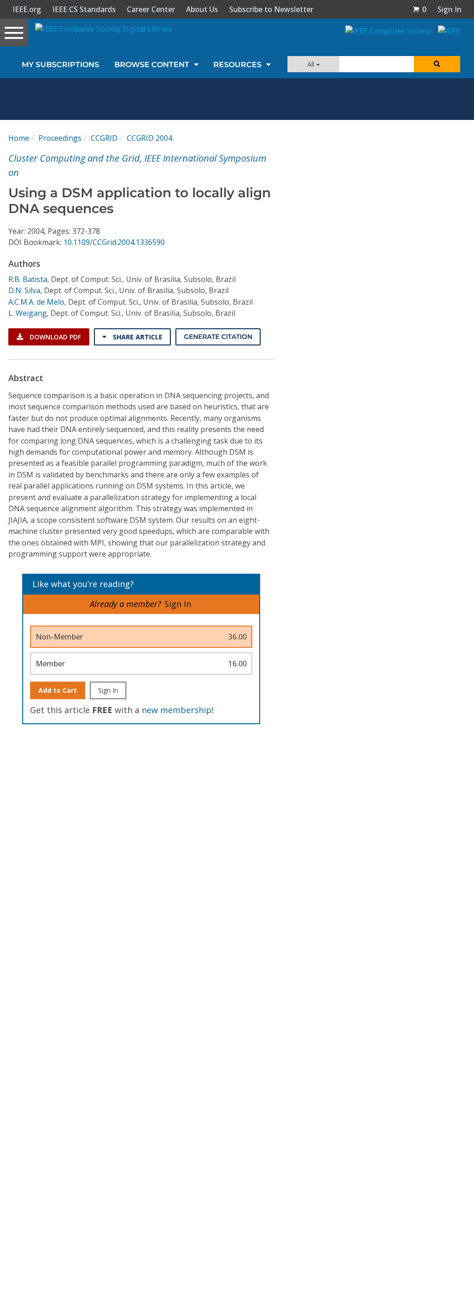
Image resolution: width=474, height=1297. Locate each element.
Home (18, 138)
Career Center (151, 9)
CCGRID (104, 138)
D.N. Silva (24, 290)
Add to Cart (57, 690)
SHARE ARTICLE (136, 336)
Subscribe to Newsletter (271, 9)
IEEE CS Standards (84, 9)
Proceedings (59, 138)
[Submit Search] (437, 64)
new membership (177, 709)
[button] (419, 9)
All (311, 64)
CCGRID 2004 (149, 138)
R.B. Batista (27, 279)
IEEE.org (26, 9)
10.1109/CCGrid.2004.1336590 (114, 242)
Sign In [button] (449, 9)
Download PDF (54, 336)
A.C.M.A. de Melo (36, 302)
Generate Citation (218, 336)
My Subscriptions (60, 64)
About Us (202, 9)
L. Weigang (27, 313)
